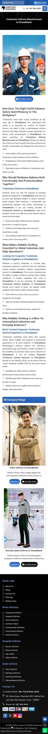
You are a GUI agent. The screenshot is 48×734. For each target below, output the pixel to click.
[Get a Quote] (44, 719)
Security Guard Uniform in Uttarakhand (24, 550)
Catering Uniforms (13, 676)
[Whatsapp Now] (44, 730)
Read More (14, 481)
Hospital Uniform (13, 616)
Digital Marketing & (8, 731)
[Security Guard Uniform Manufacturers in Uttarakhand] (23, 518)
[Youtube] (15, 715)
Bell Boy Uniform (13, 673)
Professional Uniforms (15, 627)
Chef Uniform (11, 669)
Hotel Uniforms (12, 620)
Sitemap (9, 597)
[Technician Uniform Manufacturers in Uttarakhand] (24, 65)
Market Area (11, 601)
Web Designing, (31, 728)
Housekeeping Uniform (15, 680)
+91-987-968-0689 (33, 8)
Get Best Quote (30, 481)
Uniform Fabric (12, 624)
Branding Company (24, 731)
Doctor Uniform (12, 646)
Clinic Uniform (11, 657)
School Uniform (12, 635)
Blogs (8, 590)
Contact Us (10, 593)
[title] (26, 3)
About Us (9, 586)
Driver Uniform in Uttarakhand (24, 467)
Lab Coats (10, 654)
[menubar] (44, 8)
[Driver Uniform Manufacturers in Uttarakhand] (23, 435)
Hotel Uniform (10, 664)
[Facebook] (5, 715)
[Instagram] (20, 715)
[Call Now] (44, 724)
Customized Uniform (14, 631)
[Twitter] (10, 715)
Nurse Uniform (12, 650)
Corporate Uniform (14, 613)
